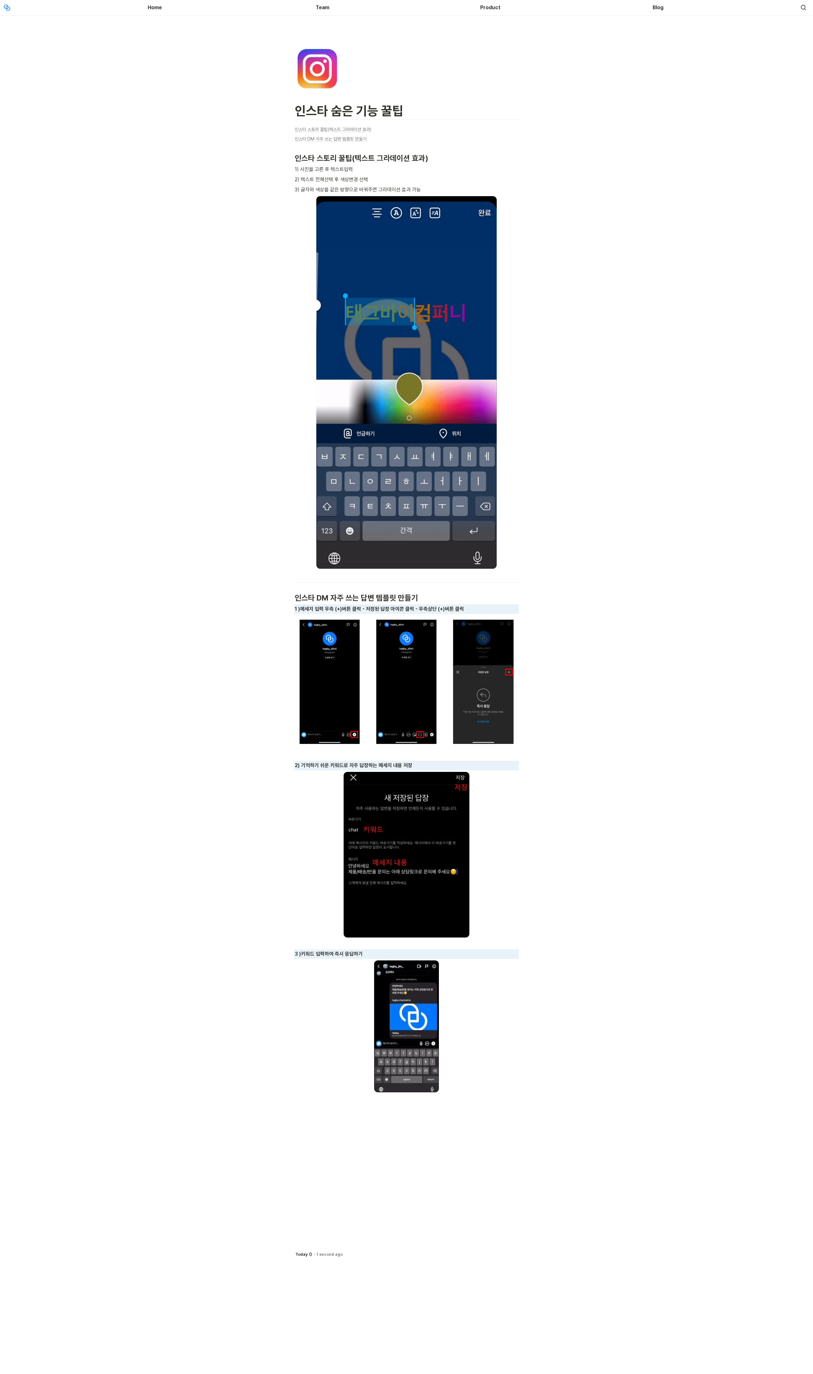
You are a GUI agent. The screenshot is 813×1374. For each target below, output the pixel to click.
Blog (658, 7)
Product (490, 7)
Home (155, 7)
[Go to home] (7, 7)
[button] (803, 7)
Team (322, 7)
